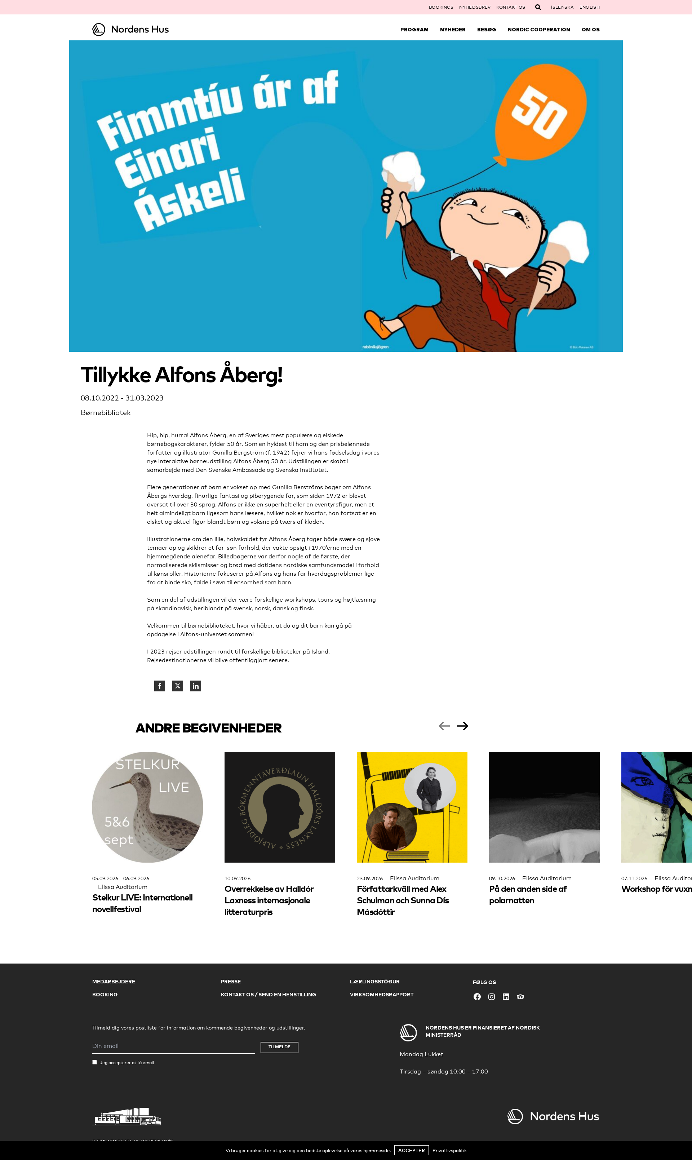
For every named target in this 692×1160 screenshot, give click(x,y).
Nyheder (453, 29)
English (590, 7)
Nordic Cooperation (539, 29)
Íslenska (562, 7)
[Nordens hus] (155, 29)
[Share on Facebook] (159, 686)
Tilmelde (279, 1046)
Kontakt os (510, 7)
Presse (231, 981)
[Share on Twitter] (177, 686)
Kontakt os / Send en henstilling (268, 994)
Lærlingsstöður (375, 981)
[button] (444, 726)
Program (414, 29)
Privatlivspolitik (449, 1150)
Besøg (486, 29)
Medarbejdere (113, 981)
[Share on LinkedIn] (195, 686)
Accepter (411, 1150)
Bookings (441, 7)
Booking (104, 994)
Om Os (591, 29)
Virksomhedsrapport (381, 994)
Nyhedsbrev (475, 7)
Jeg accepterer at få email (127, 1062)
